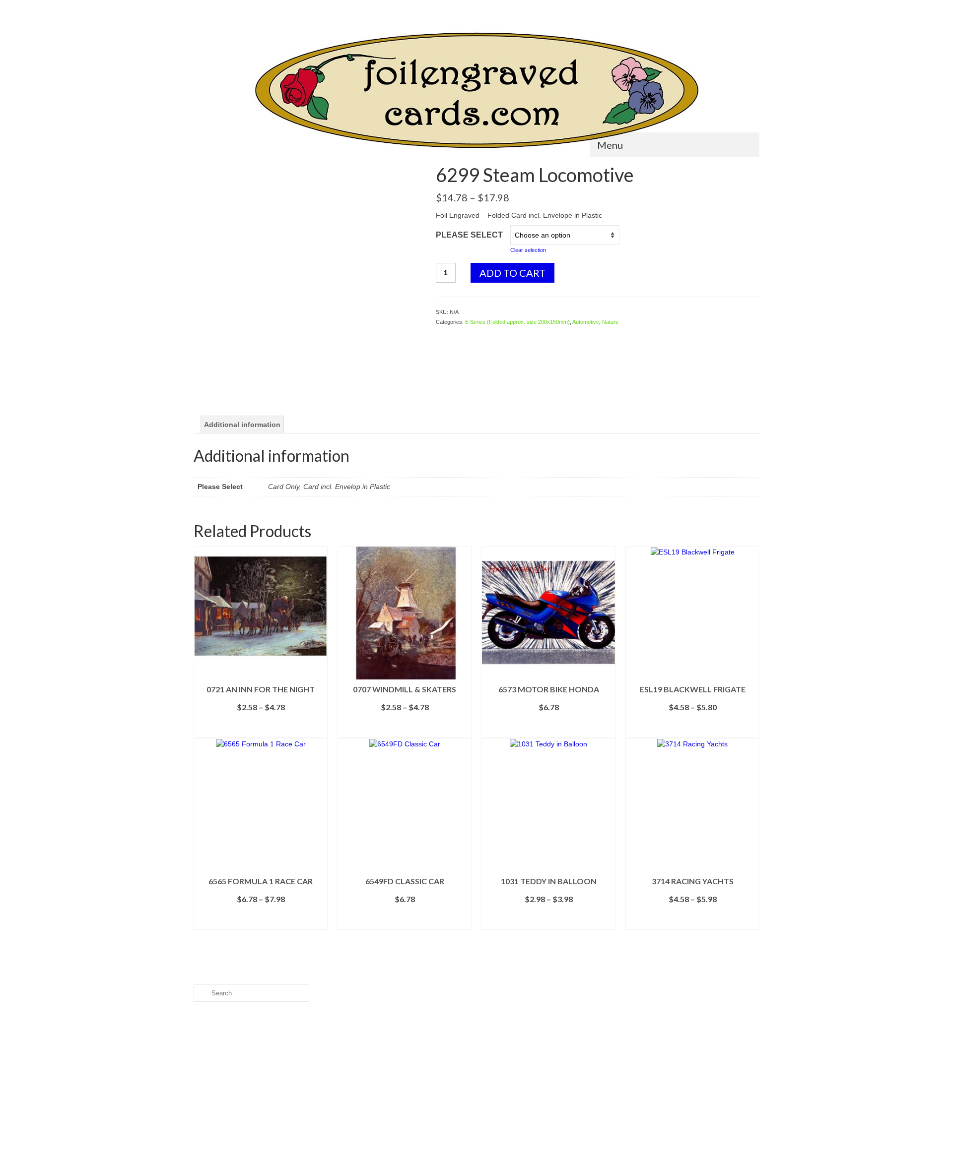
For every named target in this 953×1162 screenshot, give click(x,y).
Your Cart (731, 8)
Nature (610, 322)
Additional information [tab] (242, 424)
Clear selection (528, 250)
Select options (260, 730)
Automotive (585, 322)
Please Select (469, 235)
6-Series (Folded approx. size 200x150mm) (517, 322)
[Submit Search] (201, 8)
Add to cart (512, 273)
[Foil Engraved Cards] (476, 90)
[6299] (307, 277)
